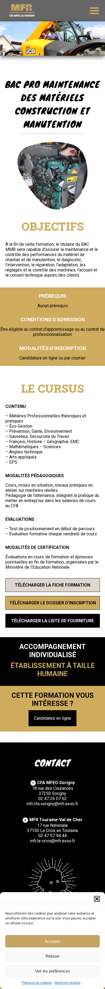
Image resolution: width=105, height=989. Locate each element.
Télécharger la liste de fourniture (52, 620)
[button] (97, 899)
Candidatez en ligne (52, 718)
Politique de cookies (37, 983)
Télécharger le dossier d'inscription (52, 602)
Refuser (53, 956)
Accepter (53, 941)
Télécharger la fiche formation (52, 585)
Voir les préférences (52, 971)
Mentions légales (67, 983)
